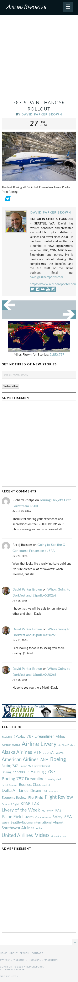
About (14, 953)
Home (3, 953)
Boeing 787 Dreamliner (24, 779)
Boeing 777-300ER (15, 772)
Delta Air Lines (15, 791)
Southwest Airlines (18, 828)
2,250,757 (57, 354)
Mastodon (51, 960)
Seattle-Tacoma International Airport (37, 822)
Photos (29, 817)
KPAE (25, 804)
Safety (57, 817)
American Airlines (20, 759)
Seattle (5, 823)
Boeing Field (54, 779)
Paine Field (12, 817)
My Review (47, 811)
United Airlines (17, 835)
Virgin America (58, 836)
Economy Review (14, 797)
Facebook (19, 960)
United (39, 828)
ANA (44, 760)
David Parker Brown (41, 114)
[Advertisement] (39, 59)
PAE (58, 810)
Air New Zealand (66, 745)
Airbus (60, 736)
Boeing (58, 759)
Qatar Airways (43, 817)
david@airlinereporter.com (46, 277)
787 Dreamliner (40, 736)
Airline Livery (39, 744)
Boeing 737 (10, 765)
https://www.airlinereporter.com (53, 284)
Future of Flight (10, 804)
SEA (68, 817)
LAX (35, 804)
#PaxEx (19, 736)
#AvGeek (7, 737)
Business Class (30, 784)
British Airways (9, 785)
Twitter (5, 960)
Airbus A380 (11, 745)
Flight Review (59, 797)
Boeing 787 (43, 771)
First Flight (35, 797)
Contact (37, 953)
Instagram (35, 960)
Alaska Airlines (17, 752)
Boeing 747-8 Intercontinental (35, 766)
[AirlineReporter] (39, 7)
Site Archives (9, 976)
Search (24, 953)
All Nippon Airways (48, 752)
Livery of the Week (21, 810)
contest (46, 785)
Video (42, 835)
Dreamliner (38, 790)
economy (53, 791)
